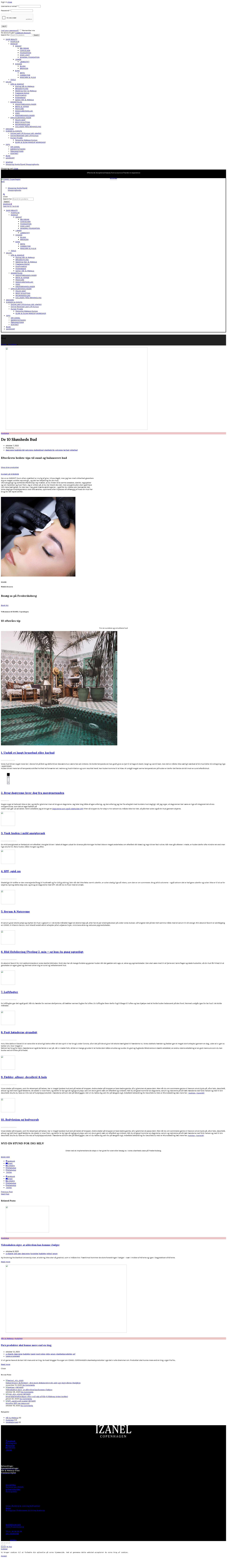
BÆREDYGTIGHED (17, 149)
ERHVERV (10, 129)
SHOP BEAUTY (11, 39)
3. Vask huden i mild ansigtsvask (23, 833)
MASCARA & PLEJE (28, 77)
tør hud (66, 450)
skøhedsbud (39, 450)
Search (36, 35)
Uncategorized (12, 1422)
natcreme (29, 450)
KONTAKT (14, 153)
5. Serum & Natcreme (15, 911)
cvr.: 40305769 (12, 1533)
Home (3, 344)
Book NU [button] (4, 605)
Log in (4, 26)
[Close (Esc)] (2, 1542)
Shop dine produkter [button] (10, 467)
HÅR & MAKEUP (17, 84)
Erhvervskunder (13, 1489)
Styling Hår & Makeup (24, 86)
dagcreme (10, 450)
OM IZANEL (15, 147)
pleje (48, 1354)
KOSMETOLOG (16, 102)
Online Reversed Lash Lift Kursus (24, 135)
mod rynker (40, 1354)
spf (74, 1354)
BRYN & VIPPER (22, 106)
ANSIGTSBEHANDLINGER (25, 104)
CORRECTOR (25, 75)
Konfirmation (20, 95)
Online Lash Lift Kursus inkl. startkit (25, 133)
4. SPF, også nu (11, 871)
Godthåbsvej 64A (13, 1524)
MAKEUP (14, 44)
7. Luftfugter (9, 991)
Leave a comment (13, 1356)
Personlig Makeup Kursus (26, 140)
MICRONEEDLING (22, 124)
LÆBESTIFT (24, 62)
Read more (5, 1262)
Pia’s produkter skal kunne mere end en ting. (26, 1345)
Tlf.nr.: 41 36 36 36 (14, 1531)
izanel (33, 1354)
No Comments (28, 1385)
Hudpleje (12, 344)
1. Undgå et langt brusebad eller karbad (28, 752)
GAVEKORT (10, 158)
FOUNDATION (25, 53)
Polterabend (20, 97)
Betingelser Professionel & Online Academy (25, 1510)
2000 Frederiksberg (15, 1527)
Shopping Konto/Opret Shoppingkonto (22, 164)
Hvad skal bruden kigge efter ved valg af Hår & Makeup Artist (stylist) (37, 1396)
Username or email (9, 6)
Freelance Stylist (22, 93)
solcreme (59, 450)
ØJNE (17, 71)
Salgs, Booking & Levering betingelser (23, 1506)
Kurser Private (16, 138)
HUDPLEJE (14, 41)
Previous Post (7, 1192)
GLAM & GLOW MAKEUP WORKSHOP (30, 142)
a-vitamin (9, 1253)
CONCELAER (25, 50)
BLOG (8, 156)
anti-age (17, 1253)
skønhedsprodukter (64, 1354)
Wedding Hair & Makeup (26, 91)
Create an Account (23, 33)
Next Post (5, 1194)
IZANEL (13, 1540)
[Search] (4, 194)
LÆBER (18, 59)
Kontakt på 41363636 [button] (10, 474)
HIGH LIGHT (25, 55)
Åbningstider (11, 1491)
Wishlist (9, 162)
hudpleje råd (19, 450)
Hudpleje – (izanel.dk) (196, 1093)
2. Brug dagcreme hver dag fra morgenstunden (32, 792)
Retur (8, 1508)
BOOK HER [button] (5, 1157)
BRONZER (24, 68)
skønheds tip (49, 450)
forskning (34, 1253)
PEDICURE (19, 109)
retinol (49, 1253)
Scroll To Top (6, 1547)
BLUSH (23, 66)
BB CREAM (24, 48)
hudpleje (42, 1253)
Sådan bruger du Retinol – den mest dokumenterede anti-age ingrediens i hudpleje (43, 1383)
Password (6, 10)
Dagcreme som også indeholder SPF (67, 809)
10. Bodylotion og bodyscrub (20, 1119)
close (9, 2)
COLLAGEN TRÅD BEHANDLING (28, 126)
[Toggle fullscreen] (7, 1542)
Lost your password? (10, 30)
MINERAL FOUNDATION (29, 57)
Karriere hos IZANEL (15, 1487)
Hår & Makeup (7, 1338)
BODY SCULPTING (22, 122)
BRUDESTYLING (21, 88)
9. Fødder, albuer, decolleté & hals (24, 1077)
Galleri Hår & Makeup (24, 100)
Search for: (5, 35)
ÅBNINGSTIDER (16, 151)
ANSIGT (18, 46)
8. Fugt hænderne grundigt (19, 1032)
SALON (8, 82)
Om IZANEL (11, 1485)
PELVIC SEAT (20, 120)
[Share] (4, 1542)
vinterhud (74, 450)
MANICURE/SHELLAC (24, 111)
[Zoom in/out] (9, 1542)
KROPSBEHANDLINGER (25, 115)
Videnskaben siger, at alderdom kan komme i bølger (30, 1245)
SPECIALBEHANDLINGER (20, 118)
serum (54, 1253)
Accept (4, 1556)
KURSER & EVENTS (14, 131)
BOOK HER (113, 178)
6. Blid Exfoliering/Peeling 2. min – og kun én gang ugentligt (42, 951)
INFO (8, 144)
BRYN (22, 73)
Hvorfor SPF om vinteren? (18, 1403)
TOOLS (13, 79)
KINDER (18, 64)
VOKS (17, 113)
